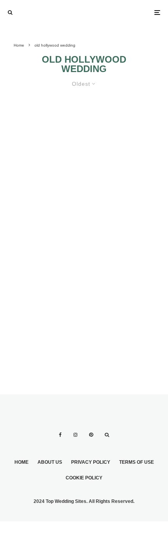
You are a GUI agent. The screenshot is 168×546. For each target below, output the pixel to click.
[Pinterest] (91, 435)
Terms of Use (136, 462)
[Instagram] (75, 435)
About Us (50, 462)
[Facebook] (60, 435)
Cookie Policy (84, 478)
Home (21, 462)
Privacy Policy (90, 462)
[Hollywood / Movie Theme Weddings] (46, 293)
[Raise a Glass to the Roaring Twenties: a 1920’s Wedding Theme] (84, 177)
